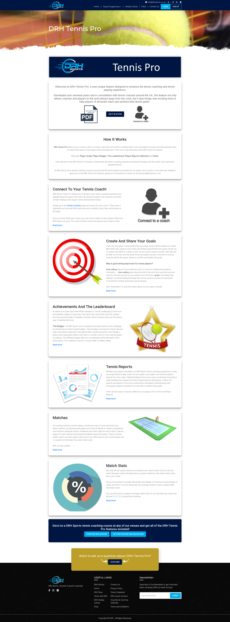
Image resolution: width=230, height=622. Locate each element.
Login (165, 7)
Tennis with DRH (100, 596)
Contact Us (154, 7)
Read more (57, 225)
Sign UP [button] (176, 7)
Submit (175, 595)
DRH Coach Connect (119, 596)
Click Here (115, 562)
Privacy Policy (116, 588)
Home (96, 7)
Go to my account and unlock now (128, 534)
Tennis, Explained (118, 592)
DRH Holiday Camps (99, 601)
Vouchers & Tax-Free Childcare (119, 601)
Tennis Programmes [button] (111, 7)
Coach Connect (74, 205)
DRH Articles (99, 584)
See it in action (115, 114)
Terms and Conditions (120, 607)
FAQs (143, 7)
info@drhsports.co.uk (156, 2)
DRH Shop (98, 592)
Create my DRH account (97, 534)
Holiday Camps (131, 7)
